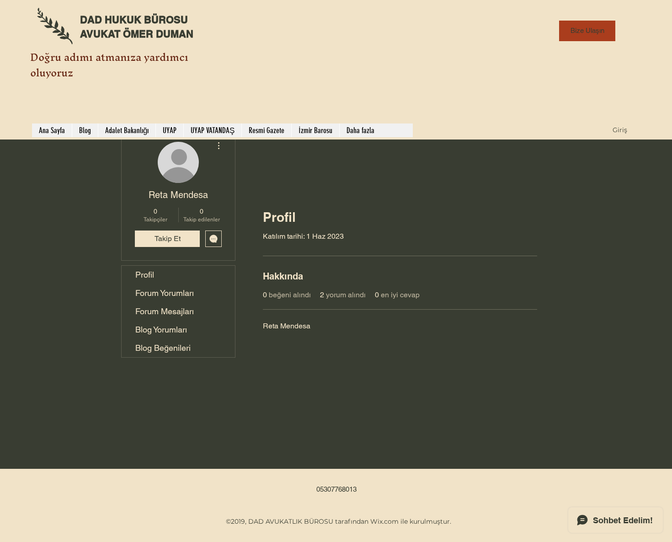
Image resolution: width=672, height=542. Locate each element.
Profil (144, 274)
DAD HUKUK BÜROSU (134, 20)
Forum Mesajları (164, 311)
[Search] (550, 70)
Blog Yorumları (161, 329)
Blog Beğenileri (163, 348)
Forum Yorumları (164, 293)
